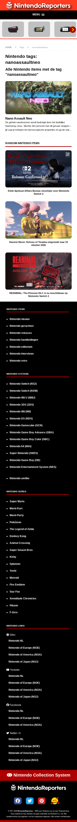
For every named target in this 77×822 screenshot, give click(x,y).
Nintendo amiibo (19, 478)
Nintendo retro (18, 360)
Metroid (14, 577)
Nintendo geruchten (22, 325)
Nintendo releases (21, 332)
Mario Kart (16, 508)
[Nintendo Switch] (39, 29)
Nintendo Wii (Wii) (20, 411)
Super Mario (17, 501)
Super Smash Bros (21, 550)
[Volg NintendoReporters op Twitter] (30, 800)
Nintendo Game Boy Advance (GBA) (32, 432)
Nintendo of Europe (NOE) (24, 647)
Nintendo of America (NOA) (25, 654)
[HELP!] (54, 801)
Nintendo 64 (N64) (20, 446)
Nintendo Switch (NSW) (24, 390)
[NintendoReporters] (38, 8)
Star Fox (15, 591)
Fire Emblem (17, 584)
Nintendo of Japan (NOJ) (23, 661)
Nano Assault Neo (18, 118)
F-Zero (14, 612)
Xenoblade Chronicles (23, 598)
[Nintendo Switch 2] (13, 29)
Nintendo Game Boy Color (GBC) (29, 439)
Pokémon (15, 522)
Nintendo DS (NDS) (21, 418)
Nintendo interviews (22, 353)
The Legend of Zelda (22, 529)
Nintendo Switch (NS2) (23, 383)
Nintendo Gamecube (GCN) (26, 425)
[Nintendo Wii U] (65, 29)
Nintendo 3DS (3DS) (22, 404)
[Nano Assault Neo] (38, 97)
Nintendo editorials (21, 346)
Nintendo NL (16, 640)
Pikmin (14, 605)
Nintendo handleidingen (24, 339)
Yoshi (13, 570)
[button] (38, 15)
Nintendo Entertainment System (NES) (33, 467)
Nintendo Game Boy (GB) (25, 460)
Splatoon (15, 563)
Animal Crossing (20, 543)
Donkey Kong (18, 536)
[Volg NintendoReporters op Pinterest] (41, 800)
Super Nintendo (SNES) (24, 453)
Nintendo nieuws (20, 319)
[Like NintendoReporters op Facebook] (18, 800)
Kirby (13, 556)
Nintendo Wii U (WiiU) (22, 397)
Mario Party (17, 515)
